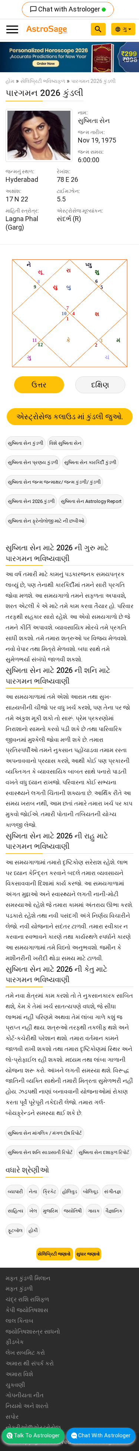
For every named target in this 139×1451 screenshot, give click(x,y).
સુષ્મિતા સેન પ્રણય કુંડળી (33, 462)
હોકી (33, 1230)
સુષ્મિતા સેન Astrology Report (91, 501)
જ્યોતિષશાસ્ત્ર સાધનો (33, 1331)
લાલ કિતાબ (19, 1320)
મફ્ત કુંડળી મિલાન (28, 1278)
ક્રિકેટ (49, 1191)
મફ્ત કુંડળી (19, 1288)
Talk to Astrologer (37, 1435)
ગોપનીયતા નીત (25, 1395)
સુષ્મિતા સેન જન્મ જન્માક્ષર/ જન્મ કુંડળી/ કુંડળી (54, 482)
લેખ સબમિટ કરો (25, 1352)
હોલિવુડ (69, 1191)
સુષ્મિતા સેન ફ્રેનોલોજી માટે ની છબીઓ (46, 521)
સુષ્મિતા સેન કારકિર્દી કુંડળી (90, 462)
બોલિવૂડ (90, 1191)
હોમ (10, 81)
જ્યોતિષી (73, 1211)
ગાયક (94, 1211)
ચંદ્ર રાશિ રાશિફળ (27, 1299)
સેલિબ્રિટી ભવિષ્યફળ (42, 81)
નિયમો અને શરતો (27, 1406)
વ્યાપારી (15, 1191)
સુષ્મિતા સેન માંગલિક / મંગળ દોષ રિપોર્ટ (45, 1133)
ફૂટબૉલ (15, 1230)
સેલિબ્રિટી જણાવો (55, 1254)
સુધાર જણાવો (88, 1254)
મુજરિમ (50, 1211)
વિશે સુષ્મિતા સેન (65, 443)
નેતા (33, 1191)
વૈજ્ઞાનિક (114, 1211)
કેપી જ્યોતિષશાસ (27, 1310)
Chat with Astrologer (66, 9)
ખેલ (33, 1211)
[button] (10, 57)
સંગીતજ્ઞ (112, 1191)
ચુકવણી (15, 1384)
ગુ (125, 29)
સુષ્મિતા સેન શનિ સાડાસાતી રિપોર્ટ (40, 1152)
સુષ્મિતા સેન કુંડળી (25, 443)
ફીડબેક (15, 1341)
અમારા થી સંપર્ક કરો (30, 1363)
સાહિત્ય (15, 1211)
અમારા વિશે (19, 1374)
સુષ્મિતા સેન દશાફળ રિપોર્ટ (104, 1152)
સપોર (12, 1416)
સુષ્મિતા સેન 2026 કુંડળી (31, 501)
